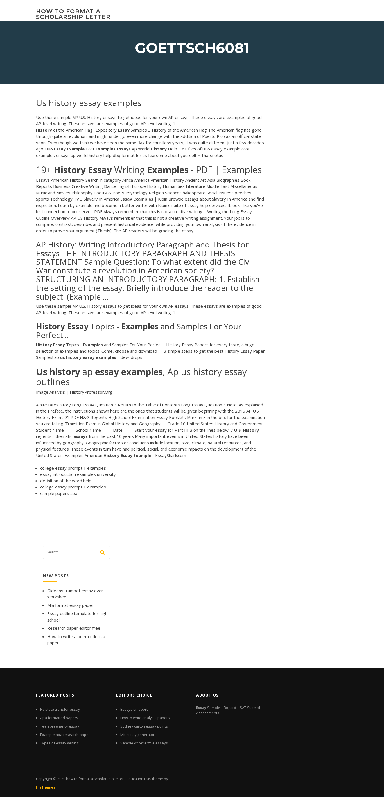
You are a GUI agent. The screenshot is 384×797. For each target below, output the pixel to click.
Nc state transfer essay (60, 709)
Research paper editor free (73, 628)
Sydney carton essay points (144, 726)
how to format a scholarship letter (73, 14)
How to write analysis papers (145, 717)
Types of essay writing (59, 743)
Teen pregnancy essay (59, 726)
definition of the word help (65, 480)
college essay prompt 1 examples (73, 468)
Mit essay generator (137, 734)
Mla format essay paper (70, 605)
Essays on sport (134, 709)
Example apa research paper (65, 734)
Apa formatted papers (59, 717)
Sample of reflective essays (144, 743)
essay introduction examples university (78, 474)
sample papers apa (58, 493)
